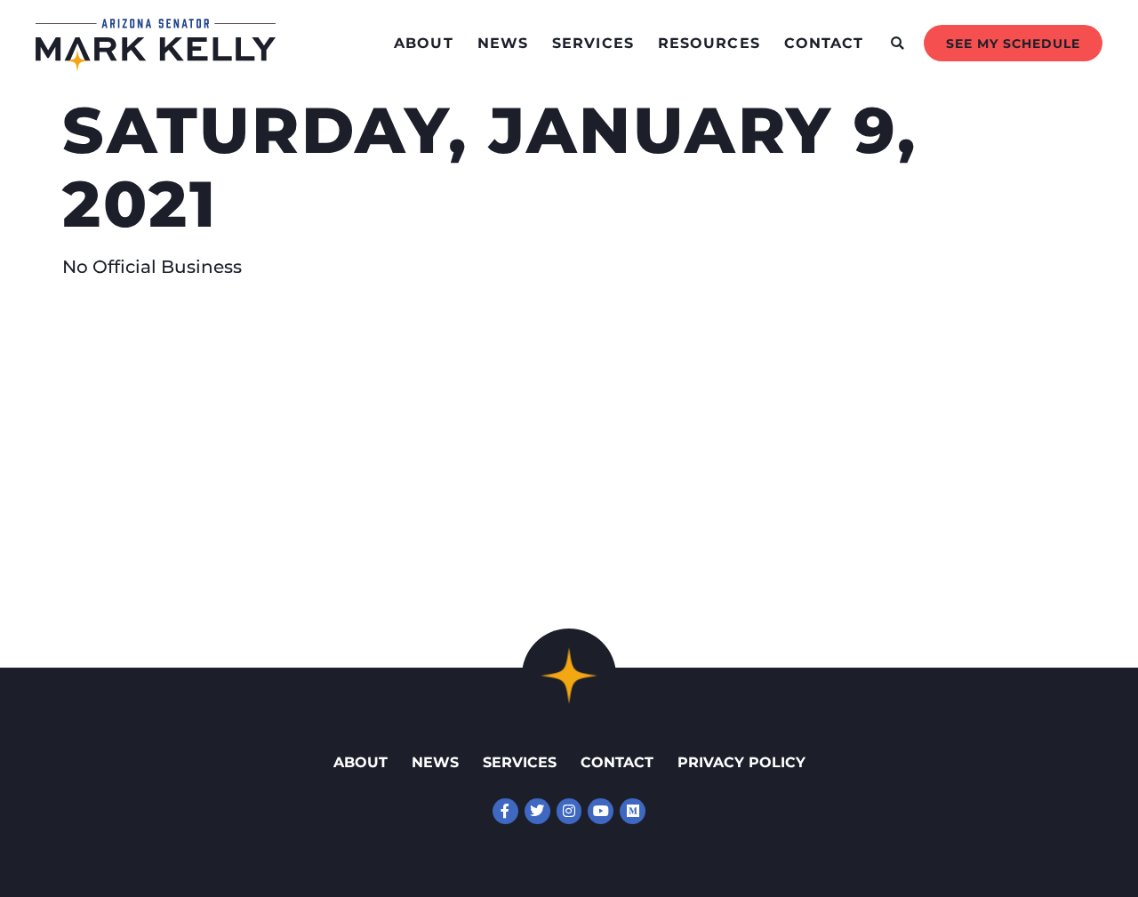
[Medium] (632, 811)
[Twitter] (537, 811)
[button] (897, 43)
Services (593, 43)
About (423, 43)
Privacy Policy (741, 762)
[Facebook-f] (505, 811)
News (502, 43)
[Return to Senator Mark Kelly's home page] (156, 65)
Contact (824, 43)
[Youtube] (600, 811)
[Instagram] (569, 811)
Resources (709, 43)
